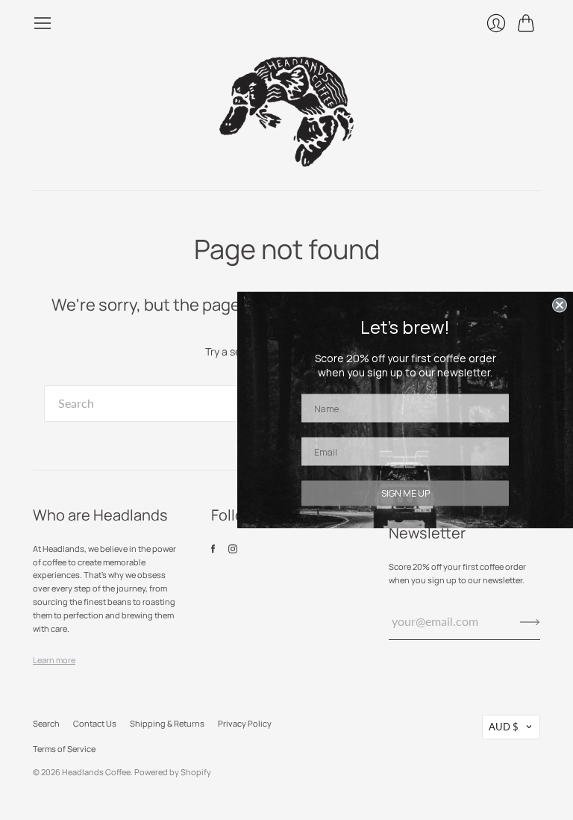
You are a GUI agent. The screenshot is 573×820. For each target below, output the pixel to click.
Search (46, 723)
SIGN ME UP (405, 493)
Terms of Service (64, 748)
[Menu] (42, 23)
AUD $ (504, 727)
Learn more (54, 659)
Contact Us (94, 723)
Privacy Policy (245, 723)
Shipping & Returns (167, 723)
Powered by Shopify (172, 771)
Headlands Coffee (96, 771)
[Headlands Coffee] (286, 112)
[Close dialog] (559, 305)
